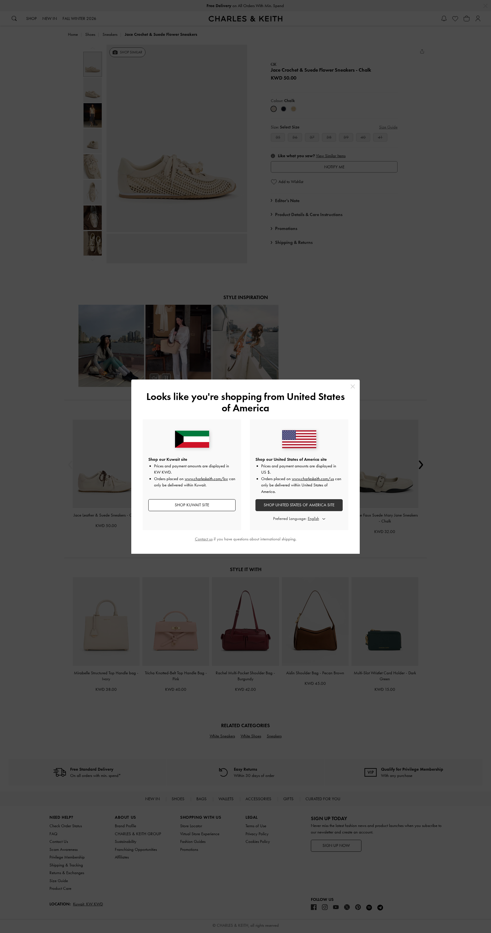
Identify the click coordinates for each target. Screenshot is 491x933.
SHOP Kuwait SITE (192, 504)
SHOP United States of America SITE (299, 504)
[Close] (353, 386)
